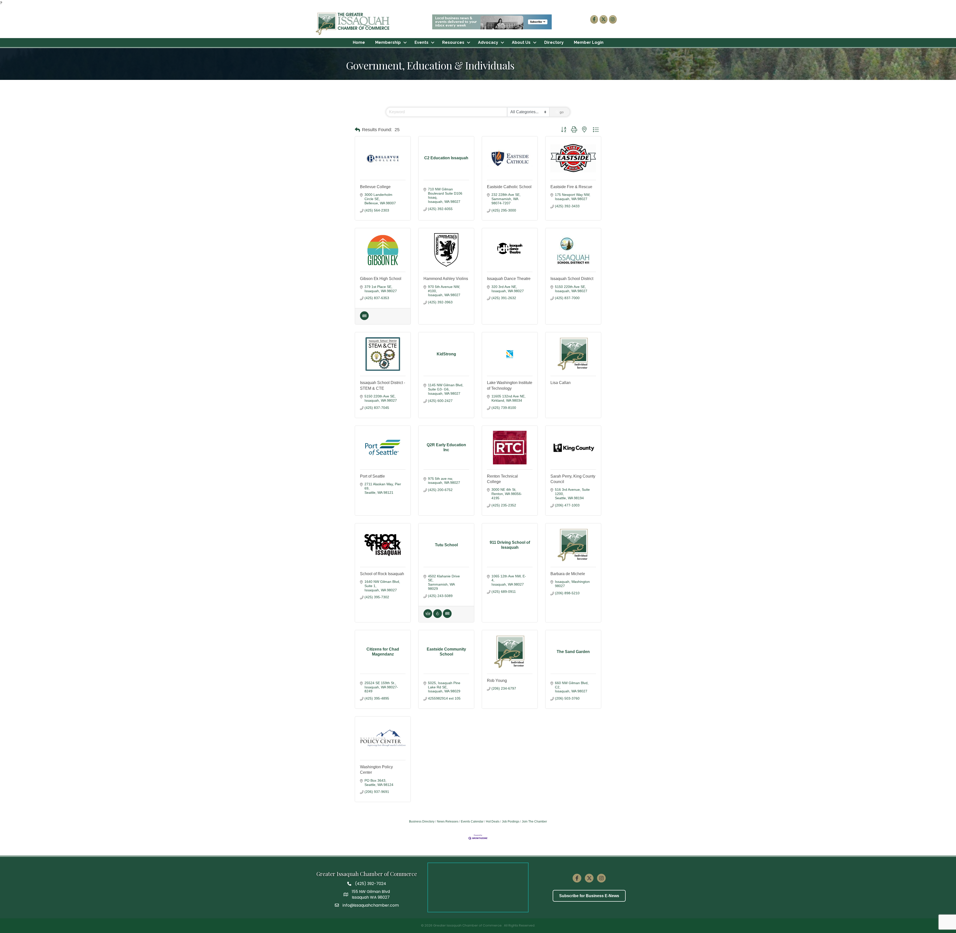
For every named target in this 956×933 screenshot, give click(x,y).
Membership (388, 42)
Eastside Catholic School (509, 187)
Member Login (588, 42)
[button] (357, 130)
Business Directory (421, 821)
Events (421, 42)
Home (359, 42)
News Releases (447, 821)
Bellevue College (375, 187)
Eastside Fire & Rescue (571, 187)
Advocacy (488, 42)
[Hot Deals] (437, 617)
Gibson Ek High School (380, 278)
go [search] (562, 112)
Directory (554, 42)
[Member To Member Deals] (427, 617)
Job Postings (510, 821)
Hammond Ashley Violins (445, 278)
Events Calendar (472, 821)
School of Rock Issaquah (382, 574)
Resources (453, 42)
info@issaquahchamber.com (371, 905)
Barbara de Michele (567, 574)
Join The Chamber (534, 821)
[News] (364, 319)
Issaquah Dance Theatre (509, 278)
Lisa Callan (560, 383)
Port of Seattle (372, 476)
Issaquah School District (571, 278)
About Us (521, 42)
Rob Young (497, 680)
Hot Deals (492, 821)
